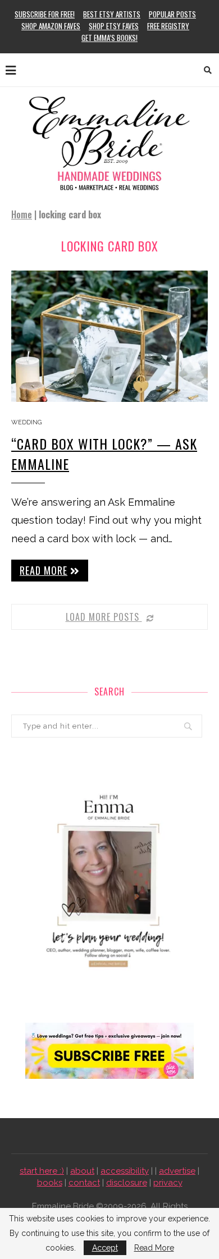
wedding (26, 422)
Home (21, 214)
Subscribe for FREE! (45, 14)
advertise (177, 1171)
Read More (154, 1248)
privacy (167, 1183)
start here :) (42, 1171)
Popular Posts (172, 14)
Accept (105, 1247)
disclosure (126, 1183)
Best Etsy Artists (111, 14)
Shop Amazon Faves (50, 25)
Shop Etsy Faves (114, 25)
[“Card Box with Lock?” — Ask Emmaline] (109, 336)
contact (84, 1183)
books (49, 1183)
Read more (43, 570)
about (82, 1171)
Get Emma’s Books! (109, 37)
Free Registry (168, 25)
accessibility (125, 1171)
